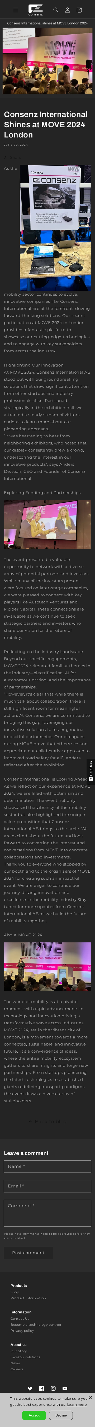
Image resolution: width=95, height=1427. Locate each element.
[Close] (90, 1397)
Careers (17, 1369)
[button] (16, 10)
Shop (15, 1292)
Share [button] (15, 157)
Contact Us (20, 1318)
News (15, 1363)
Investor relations (25, 1357)
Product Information (28, 1298)
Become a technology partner (36, 1325)
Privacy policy (22, 1331)
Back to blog (51, 1121)
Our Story (19, 1351)
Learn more (77, 1404)
